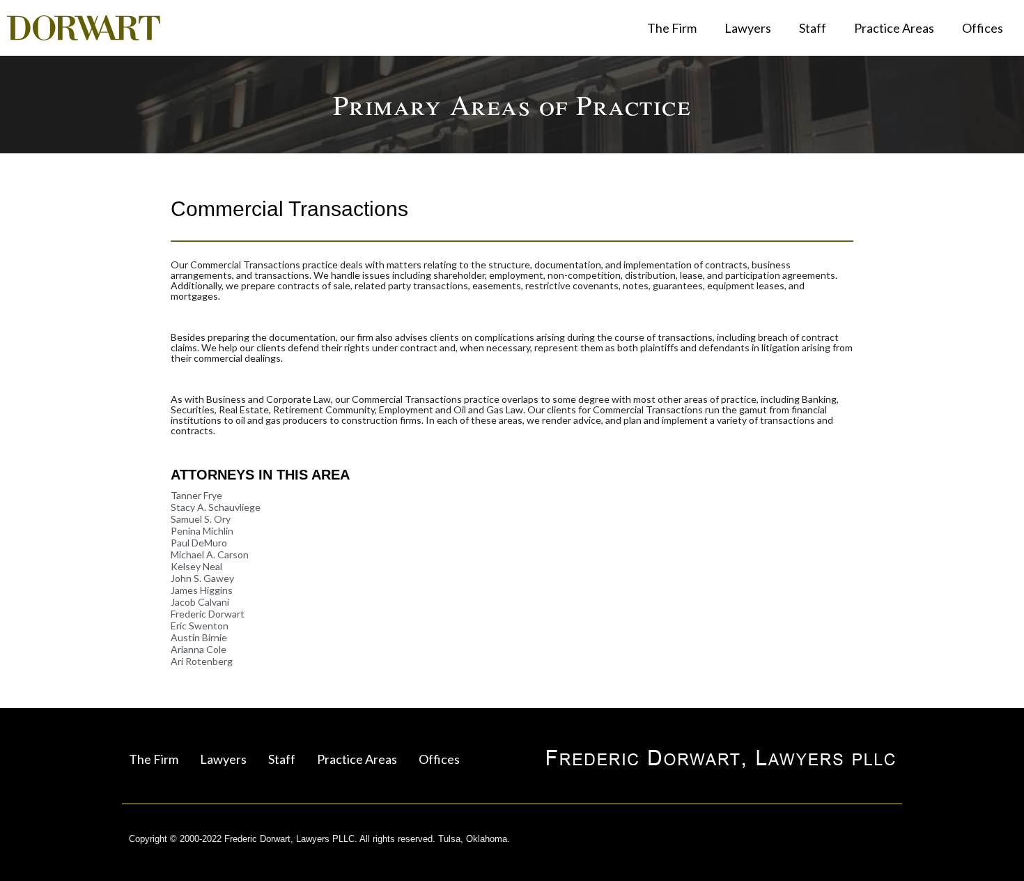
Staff (812, 28)
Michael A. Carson (210, 554)
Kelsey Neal (196, 566)
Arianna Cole (198, 649)
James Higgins (202, 590)
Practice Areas (894, 28)
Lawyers (747, 28)
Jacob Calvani (200, 602)
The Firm (672, 28)
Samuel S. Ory (201, 519)
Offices (982, 28)
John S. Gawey (202, 578)
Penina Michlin (202, 531)
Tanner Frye (196, 495)
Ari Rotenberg (202, 661)
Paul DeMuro (199, 543)
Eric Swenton (199, 625)
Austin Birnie (199, 637)
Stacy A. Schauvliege (216, 507)
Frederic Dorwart (208, 614)
